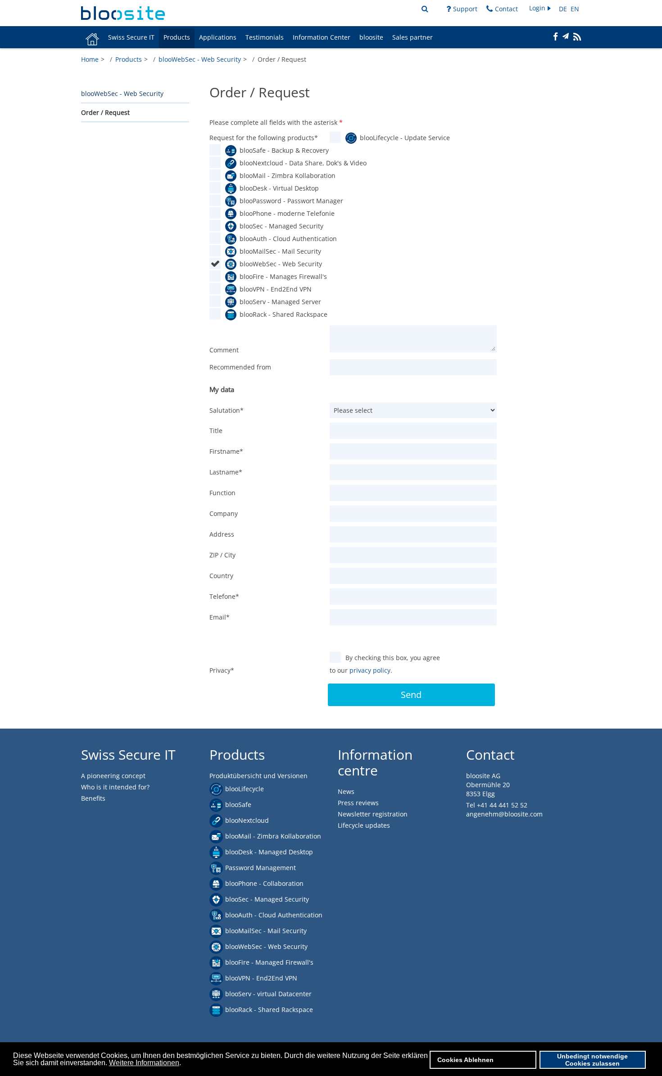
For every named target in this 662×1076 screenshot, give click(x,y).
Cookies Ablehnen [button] (465, 1059)
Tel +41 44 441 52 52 (496, 805)
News (346, 791)
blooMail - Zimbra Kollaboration (280, 175)
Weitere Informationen (144, 1063)
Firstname (226, 451)
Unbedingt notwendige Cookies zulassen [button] (592, 1060)
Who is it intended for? (115, 787)
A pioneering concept (113, 775)
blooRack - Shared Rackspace (280, 314)
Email (219, 617)
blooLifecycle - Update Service (400, 137)
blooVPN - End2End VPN (276, 289)
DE (564, 9)
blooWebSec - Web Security (122, 93)
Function (222, 492)
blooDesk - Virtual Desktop (279, 188)
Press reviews (358, 802)
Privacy (221, 670)
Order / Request (105, 112)
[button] (540, 8)
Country (221, 575)
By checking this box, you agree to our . (385, 664)
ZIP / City (222, 555)
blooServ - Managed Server (280, 301)
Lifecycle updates (364, 825)
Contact (506, 9)
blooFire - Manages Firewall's (280, 276)
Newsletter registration (373, 814)
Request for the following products (263, 137)
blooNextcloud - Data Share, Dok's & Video (280, 163)
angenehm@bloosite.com (504, 814)
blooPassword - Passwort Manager (280, 200)
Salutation (226, 410)
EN (575, 9)
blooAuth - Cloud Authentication (280, 238)
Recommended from (240, 367)
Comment (224, 350)
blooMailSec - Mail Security (280, 251)
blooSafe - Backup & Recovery (280, 150)
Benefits (93, 798)
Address (221, 534)
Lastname (225, 472)
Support (465, 9)
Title (215, 430)
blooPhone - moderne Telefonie (280, 213)
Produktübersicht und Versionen (258, 775)
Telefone (224, 596)
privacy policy (369, 670)
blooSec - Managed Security (280, 226)
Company (223, 513)
